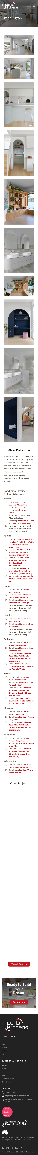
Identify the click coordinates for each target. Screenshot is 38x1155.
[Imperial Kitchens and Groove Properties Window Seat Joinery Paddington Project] (19, 202)
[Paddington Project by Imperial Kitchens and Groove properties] (19, 45)
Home (4, 1041)
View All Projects (19, 964)
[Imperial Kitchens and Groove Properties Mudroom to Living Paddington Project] (19, 419)
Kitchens (5, 1065)
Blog (3, 1054)
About (4, 1044)
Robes (4, 1075)
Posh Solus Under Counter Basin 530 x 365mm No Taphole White (21, 701)
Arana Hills (11, 927)
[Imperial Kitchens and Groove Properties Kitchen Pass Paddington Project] (19, 104)
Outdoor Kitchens (8, 1079)
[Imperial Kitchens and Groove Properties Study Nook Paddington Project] (19, 322)
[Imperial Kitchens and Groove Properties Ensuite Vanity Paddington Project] (19, 250)
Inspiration (5, 1051)
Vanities (4, 1069)
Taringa (9, 863)
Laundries (5, 1072)
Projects (4, 1047)
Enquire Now (19, 1002)
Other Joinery (6, 1082)
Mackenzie (11, 811)
